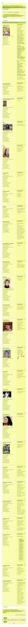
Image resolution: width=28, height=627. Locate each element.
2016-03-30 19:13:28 (20, 500)
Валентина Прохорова (7, 482)
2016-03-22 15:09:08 (20, 98)
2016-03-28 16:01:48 (20, 482)
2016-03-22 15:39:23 (20, 121)
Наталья (4, 206)
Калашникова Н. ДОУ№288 (8, 243)
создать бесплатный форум (20, 614)
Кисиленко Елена (6, 261)
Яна (3, 122)
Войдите (9, 12)
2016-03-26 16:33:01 (20, 442)
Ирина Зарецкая (6, 221)
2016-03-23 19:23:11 (20, 319)
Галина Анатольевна (7, 580)
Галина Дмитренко (6, 83)
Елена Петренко (6, 518)
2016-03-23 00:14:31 (20, 276)
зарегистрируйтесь (16, 12)
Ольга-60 (5, 276)
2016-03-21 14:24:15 (20, 24)
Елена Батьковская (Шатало (8, 98)
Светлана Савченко (7, 442)
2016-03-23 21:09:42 (20, 371)
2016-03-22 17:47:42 (20, 221)
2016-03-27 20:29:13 (20, 467)
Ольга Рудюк (5, 371)
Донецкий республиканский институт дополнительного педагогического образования (12, 15)
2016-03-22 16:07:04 (20, 172)
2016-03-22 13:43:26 (20, 83)
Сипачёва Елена (6, 25)
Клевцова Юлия (6, 414)
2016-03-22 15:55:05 (20, 145)
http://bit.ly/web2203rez (22, 75)
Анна (4, 145)
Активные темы (5, 9)
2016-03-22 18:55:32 (20, 261)
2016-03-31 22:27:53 (20, 534)
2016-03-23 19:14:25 (20, 304)
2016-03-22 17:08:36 (20, 206)
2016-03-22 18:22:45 (20, 243)
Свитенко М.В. (6, 172)
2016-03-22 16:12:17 (20, 191)
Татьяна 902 (5, 467)
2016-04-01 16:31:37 (20, 580)
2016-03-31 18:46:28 (20, 518)
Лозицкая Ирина (6, 191)
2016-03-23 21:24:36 (20, 389)
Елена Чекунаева (6, 534)
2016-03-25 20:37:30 (20, 414)
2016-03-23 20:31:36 (20, 347)
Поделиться (19, 24)
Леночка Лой (5, 389)
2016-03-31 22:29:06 (20, 565)
